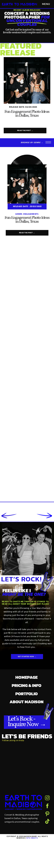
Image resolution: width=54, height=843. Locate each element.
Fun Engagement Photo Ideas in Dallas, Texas (27, 114)
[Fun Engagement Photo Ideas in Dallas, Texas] (27, 80)
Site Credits (32, 838)
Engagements (31, 214)
